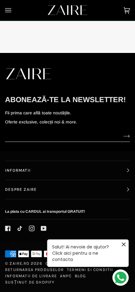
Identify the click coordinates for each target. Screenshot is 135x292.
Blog (80, 276)
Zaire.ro (19, 263)
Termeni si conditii (90, 269)
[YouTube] (43, 228)
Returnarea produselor (34, 269)
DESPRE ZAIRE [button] (21, 189)
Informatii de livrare (31, 276)
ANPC (66, 276)
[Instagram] (32, 228)
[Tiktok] (20, 228)
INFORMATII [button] (18, 170)
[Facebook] (8, 228)
